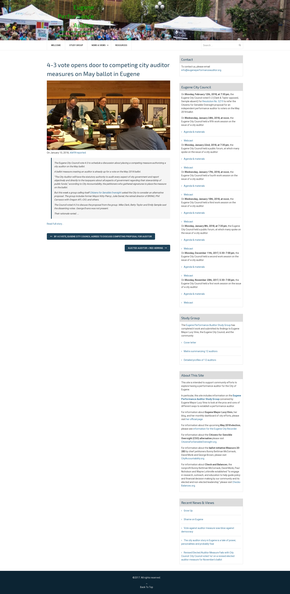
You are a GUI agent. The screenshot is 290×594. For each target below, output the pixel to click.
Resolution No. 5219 (212, 101)
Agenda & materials (194, 132)
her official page (194, 419)
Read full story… (55, 223)
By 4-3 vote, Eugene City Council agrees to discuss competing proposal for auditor (103, 236)
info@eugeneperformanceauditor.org (201, 70)
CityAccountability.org (192, 458)
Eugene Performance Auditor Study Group (208, 325)
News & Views (99, 45)
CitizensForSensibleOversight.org (198, 442)
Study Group (76, 45)
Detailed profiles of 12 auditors (200, 360)
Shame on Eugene (193, 519)
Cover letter (190, 342)
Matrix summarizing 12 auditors (201, 351)
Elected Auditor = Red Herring (145, 248)
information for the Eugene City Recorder (215, 428)
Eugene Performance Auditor (76, 16)
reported (78, 152)
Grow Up (188, 510)
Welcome (56, 45)
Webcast (188, 140)
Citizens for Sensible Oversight (105, 192)
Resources (121, 45)
